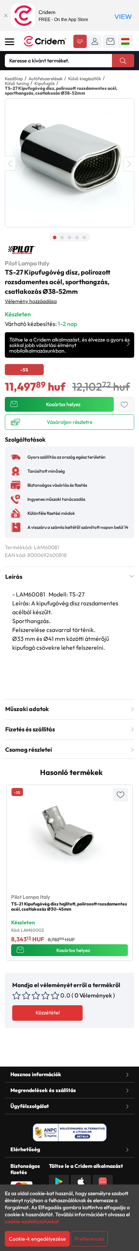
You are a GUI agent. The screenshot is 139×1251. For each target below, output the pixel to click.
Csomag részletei (28, 749)
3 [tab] (69, 237)
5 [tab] (84, 237)
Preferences (89, 1238)
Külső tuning (17, 83)
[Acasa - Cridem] (45, 41)
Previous (10, 163)
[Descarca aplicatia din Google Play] (59, 1180)
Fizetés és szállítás (30, 729)
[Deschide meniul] (9, 41)
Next (128, 164)
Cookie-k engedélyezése (37, 1238)
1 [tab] (55, 237)
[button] (95, 41)
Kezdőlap (14, 78)
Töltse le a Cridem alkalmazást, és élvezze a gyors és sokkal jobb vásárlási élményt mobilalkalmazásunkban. (69, 345)
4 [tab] (77, 237)
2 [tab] (62, 237)
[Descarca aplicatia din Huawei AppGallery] (103, 1180)
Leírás (13, 576)
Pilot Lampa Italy (27, 263)
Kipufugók (44, 83)
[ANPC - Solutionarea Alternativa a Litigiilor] (70, 1132)
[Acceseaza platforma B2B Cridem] (80, 42)
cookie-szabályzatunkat (32, 1221)
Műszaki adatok (27, 709)
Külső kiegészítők (84, 78)
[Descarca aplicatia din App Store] (81, 1180)
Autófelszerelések (46, 78)
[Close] (5, 15)
